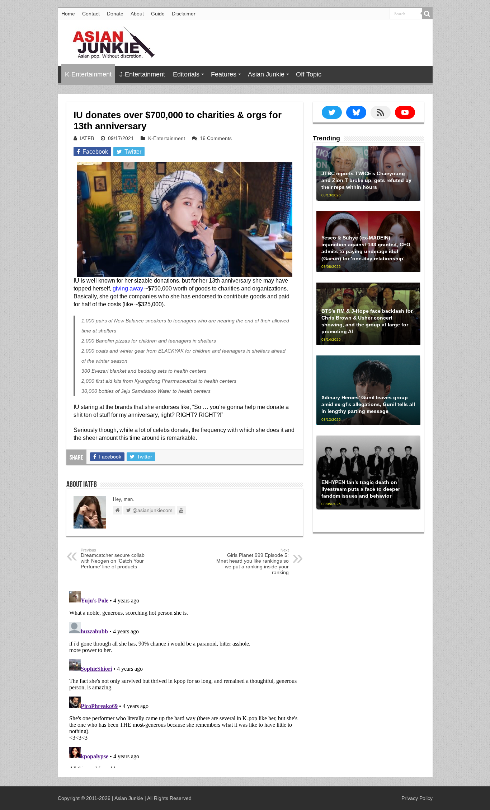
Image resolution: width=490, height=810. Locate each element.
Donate (115, 14)
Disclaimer (183, 14)
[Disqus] (184, 678)
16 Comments (216, 138)
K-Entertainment (88, 74)
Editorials (186, 74)
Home (68, 14)
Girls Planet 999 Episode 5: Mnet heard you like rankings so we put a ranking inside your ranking (252, 561)
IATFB (87, 138)
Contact (91, 14)
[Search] (427, 13)
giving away (128, 288)
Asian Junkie (266, 74)
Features (223, 74)
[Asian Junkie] (109, 41)
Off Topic (308, 74)
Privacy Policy (417, 798)
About (137, 14)
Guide (158, 14)
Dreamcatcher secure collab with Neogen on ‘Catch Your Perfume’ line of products (113, 558)
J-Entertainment (142, 74)
